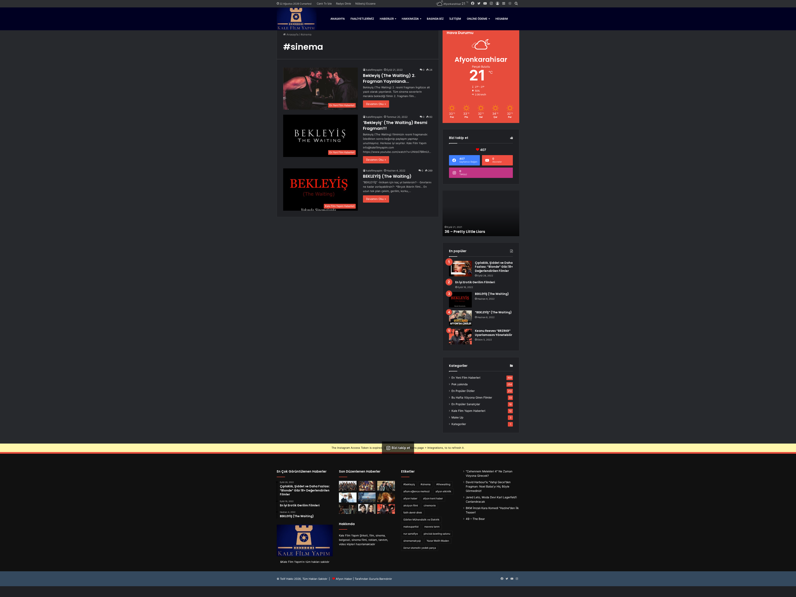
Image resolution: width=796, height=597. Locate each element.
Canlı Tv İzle (324, 3)
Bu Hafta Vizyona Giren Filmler (471, 397)
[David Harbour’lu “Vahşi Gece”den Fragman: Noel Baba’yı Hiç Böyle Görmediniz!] (386, 497)
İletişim (455, 18)
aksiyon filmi (410, 505)
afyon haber (410, 498)
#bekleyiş (409, 484)
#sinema (426, 484)
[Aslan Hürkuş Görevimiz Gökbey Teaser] (367, 497)
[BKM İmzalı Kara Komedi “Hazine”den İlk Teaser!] (386, 486)
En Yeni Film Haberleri (465, 377)
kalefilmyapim (374, 69)
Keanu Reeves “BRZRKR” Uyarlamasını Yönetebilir (493, 333)
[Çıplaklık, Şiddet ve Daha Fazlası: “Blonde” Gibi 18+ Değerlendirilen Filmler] (460, 268)
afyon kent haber (433, 498)
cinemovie (430, 505)
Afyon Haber (344, 578)
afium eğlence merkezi (416, 491)
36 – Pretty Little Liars (465, 231)
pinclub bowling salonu (437, 533)
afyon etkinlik (443, 491)
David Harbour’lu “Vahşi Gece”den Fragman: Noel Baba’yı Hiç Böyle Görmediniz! (488, 486)
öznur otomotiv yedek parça (419, 547)
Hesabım (501, 18)
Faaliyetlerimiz (362, 18)
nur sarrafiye (410, 533)
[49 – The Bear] (367, 486)
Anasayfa (337, 18)
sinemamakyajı (412, 540)
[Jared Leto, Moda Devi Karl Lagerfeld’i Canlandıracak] (348, 497)
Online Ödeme (477, 18)
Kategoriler (458, 424)
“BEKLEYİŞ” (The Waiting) (493, 312)
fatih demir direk (412, 512)
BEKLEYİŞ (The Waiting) (387, 176)
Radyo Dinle (343, 3)
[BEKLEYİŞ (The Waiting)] (460, 300)
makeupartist (411, 526)
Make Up (457, 417)
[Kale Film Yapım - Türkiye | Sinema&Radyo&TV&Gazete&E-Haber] (297, 18)
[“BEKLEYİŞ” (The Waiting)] (460, 318)
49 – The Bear (475, 518)
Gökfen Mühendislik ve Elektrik (421, 519)
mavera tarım (431, 526)
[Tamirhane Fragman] (348, 509)
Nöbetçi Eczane (365, 3)
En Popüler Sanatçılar (465, 404)
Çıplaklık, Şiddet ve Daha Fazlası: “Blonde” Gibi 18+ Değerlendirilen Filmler (494, 267)
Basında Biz (435, 18)
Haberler (387, 18)
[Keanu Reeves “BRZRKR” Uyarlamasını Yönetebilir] (460, 336)
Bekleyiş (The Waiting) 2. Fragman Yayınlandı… (389, 78)
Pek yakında (459, 384)
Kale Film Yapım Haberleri (468, 410)
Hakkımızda (410, 18)
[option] (481, 213)
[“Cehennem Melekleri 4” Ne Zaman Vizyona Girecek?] (348, 486)
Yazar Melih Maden (438, 540)
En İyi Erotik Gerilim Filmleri (475, 282)
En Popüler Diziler (463, 391)
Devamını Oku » (376, 104)
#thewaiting (443, 484)
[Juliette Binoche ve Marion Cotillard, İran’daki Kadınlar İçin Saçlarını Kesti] (367, 509)
